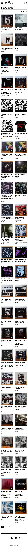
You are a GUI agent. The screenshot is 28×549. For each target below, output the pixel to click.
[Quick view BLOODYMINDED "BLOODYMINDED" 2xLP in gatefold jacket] (24, 294)
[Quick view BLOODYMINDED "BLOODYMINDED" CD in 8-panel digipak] (11, 294)
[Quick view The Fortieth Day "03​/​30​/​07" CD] (11, 24)
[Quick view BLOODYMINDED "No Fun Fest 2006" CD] (11, 275)
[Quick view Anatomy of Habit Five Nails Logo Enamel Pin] (24, 403)
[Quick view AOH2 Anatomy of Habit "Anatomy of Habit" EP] (11, 43)
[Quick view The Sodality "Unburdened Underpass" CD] (24, 423)
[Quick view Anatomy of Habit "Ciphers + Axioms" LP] (24, 150)
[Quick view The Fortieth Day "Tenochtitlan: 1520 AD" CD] (24, 86)
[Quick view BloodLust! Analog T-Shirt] (24, 130)
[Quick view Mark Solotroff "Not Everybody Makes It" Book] (24, 445)
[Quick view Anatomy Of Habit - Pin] (24, 191)
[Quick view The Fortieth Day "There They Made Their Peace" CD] (24, 316)
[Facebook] (12, 537)
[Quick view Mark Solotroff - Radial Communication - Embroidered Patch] (24, 234)
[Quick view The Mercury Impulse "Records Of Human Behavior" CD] (24, 488)
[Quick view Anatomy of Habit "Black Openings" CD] (11, 403)
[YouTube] (15, 537)
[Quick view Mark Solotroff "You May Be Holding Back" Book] (11, 466)
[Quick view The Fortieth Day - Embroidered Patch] (11, 256)
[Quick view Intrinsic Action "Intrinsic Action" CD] (11, 337)
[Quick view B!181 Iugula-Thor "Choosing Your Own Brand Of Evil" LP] (11, 191)
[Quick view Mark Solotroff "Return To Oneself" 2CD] (24, 359)
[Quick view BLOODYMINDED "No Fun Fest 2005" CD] (24, 256)
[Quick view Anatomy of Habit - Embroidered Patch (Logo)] (11, 171)
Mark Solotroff (10, 3)
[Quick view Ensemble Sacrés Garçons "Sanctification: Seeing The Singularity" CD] (24, 511)
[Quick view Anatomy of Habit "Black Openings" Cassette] (24, 382)
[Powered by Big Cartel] (14, 545)
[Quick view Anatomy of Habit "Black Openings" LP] (11, 382)
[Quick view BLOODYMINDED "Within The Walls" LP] (24, 109)
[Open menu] (2, 3)
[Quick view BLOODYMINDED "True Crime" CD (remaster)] (24, 213)
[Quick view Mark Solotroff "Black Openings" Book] (24, 466)
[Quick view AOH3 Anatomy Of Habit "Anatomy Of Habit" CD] (24, 64)
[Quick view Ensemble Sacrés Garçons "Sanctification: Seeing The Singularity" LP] (11, 488)
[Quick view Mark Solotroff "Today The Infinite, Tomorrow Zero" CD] (11, 423)
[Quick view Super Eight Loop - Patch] (24, 275)
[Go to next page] (26, 527)
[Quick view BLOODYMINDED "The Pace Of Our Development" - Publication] (11, 234)
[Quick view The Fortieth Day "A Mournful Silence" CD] (11, 316)
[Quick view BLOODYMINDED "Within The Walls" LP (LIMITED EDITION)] (11, 130)
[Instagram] (8, 537)
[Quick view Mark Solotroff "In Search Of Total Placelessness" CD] (11, 445)
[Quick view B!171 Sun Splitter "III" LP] (24, 43)
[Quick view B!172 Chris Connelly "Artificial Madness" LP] (11, 64)
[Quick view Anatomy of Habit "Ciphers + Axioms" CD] (11, 150)
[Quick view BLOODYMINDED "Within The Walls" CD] (11, 109)
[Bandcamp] (19, 537)
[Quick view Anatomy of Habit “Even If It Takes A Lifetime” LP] (11, 511)
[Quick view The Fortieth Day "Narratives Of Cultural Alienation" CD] (24, 337)
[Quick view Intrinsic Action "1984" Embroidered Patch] (11, 213)
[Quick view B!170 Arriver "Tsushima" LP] (24, 24)
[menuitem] (14, 11)
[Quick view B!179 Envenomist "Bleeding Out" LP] (24, 171)
